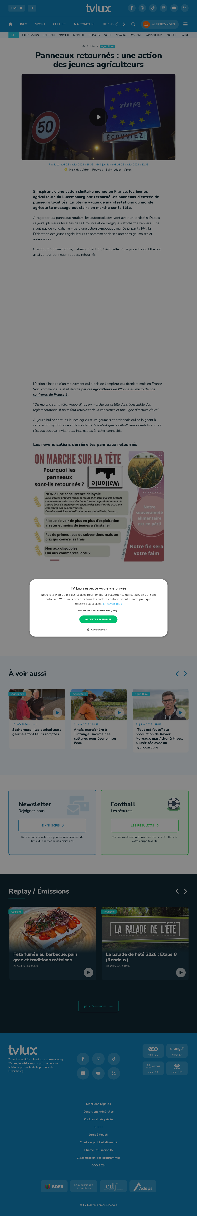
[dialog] (99, 608)
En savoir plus (112, 603)
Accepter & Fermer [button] (98, 619)
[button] (98, 610)
